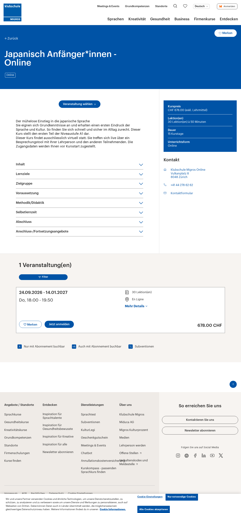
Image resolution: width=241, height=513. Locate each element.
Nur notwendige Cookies (182, 497)
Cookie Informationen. (113, 509)
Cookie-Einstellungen (150, 497)
